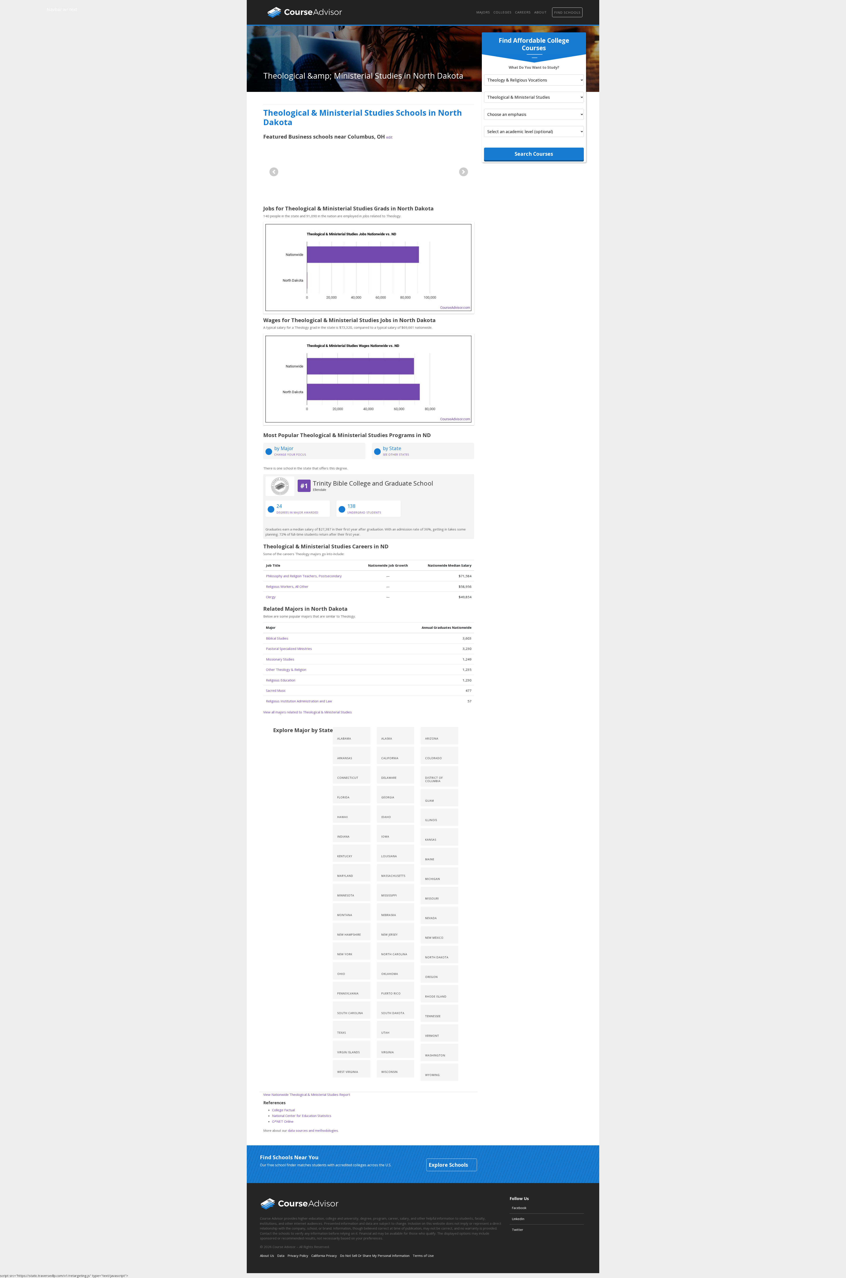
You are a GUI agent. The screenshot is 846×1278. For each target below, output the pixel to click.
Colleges (503, 12)
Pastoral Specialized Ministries (289, 648)
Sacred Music (276, 690)
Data (280, 1255)
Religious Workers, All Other (287, 586)
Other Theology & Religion (286, 669)
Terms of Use (423, 1255)
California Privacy (324, 1255)
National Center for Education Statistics (301, 1115)
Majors (483, 12)
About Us (267, 1255)
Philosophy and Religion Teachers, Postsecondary (304, 576)
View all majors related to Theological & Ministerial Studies (307, 712)
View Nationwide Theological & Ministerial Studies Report (306, 1094)
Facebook (519, 1208)
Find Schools (567, 12)
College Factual (283, 1110)
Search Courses (534, 153)
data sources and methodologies (313, 1130)
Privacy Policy (298, 1255)
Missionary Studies (280, 659)
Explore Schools (448, 1164)
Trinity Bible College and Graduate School (373, 483)
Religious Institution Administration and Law (299, 701)
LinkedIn (518, 1219)
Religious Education (280, 680)
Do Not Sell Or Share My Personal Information (375, 1255)
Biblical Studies (277, 638)
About (540, 12)
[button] (273, 172)
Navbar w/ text (305, 12)
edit (389, 137)
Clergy (271, 597)
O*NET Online (282, 1121)
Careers (523, 12)
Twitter (517, 1229)
